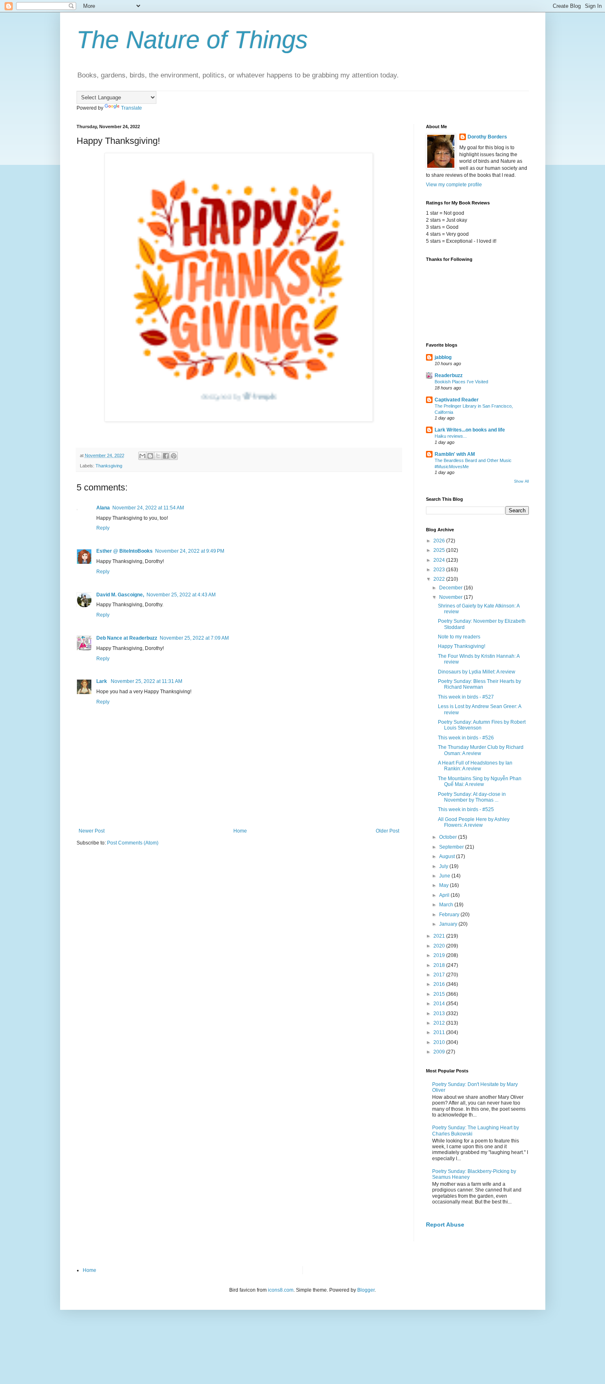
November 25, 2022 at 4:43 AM (181, 595)
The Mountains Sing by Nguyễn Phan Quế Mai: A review (479, 781)
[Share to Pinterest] (174, 456)
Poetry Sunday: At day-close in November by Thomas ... (472, 797)
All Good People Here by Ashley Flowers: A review (474, 822)
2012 (439, 1023)
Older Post (387, 831)
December (451, 588)
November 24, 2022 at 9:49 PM (189, 551)
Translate (131, 108)
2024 (439, 560)
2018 (439, 965)
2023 (439, 569)
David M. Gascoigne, (120, 595)
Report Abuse (445, 1224)
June (445, 876)
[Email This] (142, 456)
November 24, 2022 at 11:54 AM (148, 508)
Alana (103, 508)
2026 (439, 541)
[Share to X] (158, 456)
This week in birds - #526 (466, 738)
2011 (439, 1032)
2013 (439, 1013)
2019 (439, 955)
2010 (439, 1042)
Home (240, 831)
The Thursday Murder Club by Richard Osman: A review (481, 750)
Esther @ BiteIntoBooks (124, 551)
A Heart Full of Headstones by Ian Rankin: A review (475, 766)
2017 (439, 975)
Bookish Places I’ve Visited (461, 381)
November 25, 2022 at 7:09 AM (194, 638)
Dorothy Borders (487, 137)
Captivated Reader (457, 400)
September (452, 847)
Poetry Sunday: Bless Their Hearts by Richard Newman (479, 684)
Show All (521, 481)
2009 (439, 1052)
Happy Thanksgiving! (461, 646)
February (450, 914)
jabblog (443, 357)
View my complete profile (454, 185)
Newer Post (92, 831)
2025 (439, 550)
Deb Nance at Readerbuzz (126, 638)
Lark (102, 681)
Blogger (366, 1290)
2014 (439, 1003)
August (447, 856)
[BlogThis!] (150, 456)
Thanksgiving (108, 465)
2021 (439, 936)
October (448, 837)
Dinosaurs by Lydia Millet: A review (476, 672)
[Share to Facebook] (166, 456)
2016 (439, 984)
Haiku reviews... (451, 436)
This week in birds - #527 (466, 697)
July (444, 866)
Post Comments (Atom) (132, 843)
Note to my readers (459, 637)
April (445, 895)
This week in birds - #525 (466, 809)
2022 (439, 579)
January (448, 924)
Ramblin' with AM (455, 454)
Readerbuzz (449, 375)
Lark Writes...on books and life (470, 430)
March (446, 905)
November (451, 597)
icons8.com (280, 1290)
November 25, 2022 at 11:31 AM (146, 681)
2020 (439, 946)
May (444, 885)
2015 (439, 994)
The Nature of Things (192, 40)
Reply (102, 528)
